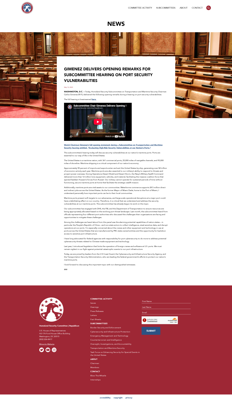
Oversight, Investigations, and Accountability (110, 344)
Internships (95, 379)
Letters (93, 315)
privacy (129, 397)
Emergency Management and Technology (109, 336)
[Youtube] (48, 350)
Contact (197, 7)
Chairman (94, 363)
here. (94, 99)
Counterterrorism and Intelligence (106, 340)
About (184, 7)
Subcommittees (165, 7)
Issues (93, 303)
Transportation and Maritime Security (107, 348)
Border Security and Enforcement (105, 327)
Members (94, 367)
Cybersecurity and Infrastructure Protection (110, 331)
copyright (118, 397)
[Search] (208, 8)
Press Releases (97, 311)
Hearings (94, 307)
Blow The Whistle (98, 375)
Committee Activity (140, 7)
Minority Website (46, 344)
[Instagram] (54, 350)
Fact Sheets (95, 319)
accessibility (105, 397)
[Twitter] (41, 350)
